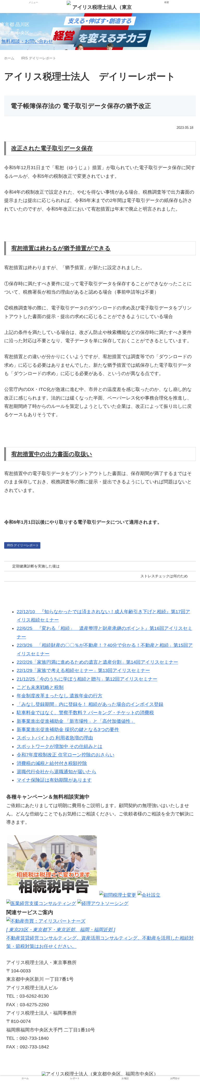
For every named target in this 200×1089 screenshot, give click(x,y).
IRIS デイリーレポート (23, 545)
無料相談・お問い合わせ (27, 41)
